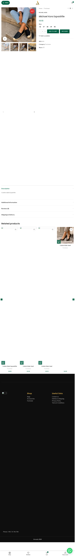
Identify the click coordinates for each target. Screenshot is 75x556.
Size (40, 24)
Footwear (47, 8)
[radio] (40, 27)
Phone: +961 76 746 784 (10, 532)
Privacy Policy (56, 401)
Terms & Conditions (58, 403)
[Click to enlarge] (5, 39)
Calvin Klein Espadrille (9, 366)
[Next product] (72, 8)
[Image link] (4, 461)
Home (40, 8)
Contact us (55, 396)
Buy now (65, 31)
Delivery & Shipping (58, 398)
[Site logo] (37, 2)
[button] (3, 25)
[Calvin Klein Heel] (28, 296)
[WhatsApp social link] (44, 47)
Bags (28, 396)
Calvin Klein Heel (28, 366)
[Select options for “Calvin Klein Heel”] (22, 363)
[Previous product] (68, 8)
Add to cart (53, 31)
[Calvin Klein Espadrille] (9, 296)
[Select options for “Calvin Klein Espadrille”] (3, 363)
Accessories (31, 398)
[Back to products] (70, 8)
